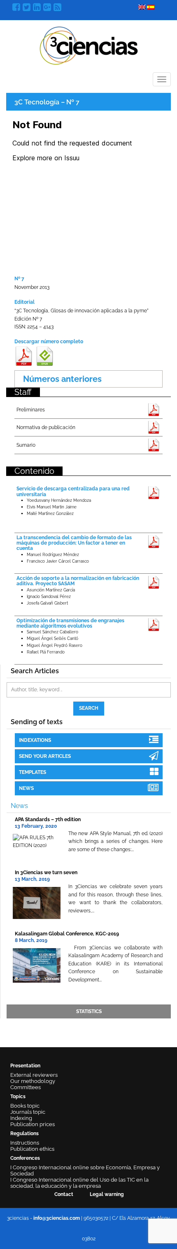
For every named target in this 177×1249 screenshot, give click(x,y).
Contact (63, 1194)
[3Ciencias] (88, 44)
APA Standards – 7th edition (48, 819)
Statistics (89, 1011)
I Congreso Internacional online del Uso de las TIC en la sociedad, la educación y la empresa (79, 1183)
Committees (25, 1087)
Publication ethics (32, 1149)
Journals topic (27, 1112)
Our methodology (32, 1081)
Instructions (24, 1143)
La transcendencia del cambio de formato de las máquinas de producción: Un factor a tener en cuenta (74, 543)
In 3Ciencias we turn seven (46, 872)
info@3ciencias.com (56, 1218)
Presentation (25, 1066)
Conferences (25, 1158)
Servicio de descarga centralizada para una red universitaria (73, 491)
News (26, 788)
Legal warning (107, 1194)
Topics (18, 1096)
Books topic (25, 1106)
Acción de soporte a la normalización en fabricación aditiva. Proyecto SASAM (77, 580)
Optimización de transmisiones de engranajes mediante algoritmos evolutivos (70, 623)
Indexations (35, 740)
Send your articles (45, 756)
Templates (32, 772)
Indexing (21, 1118)
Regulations (24, 1133)
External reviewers (34, 1075)
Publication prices (32, 1124)
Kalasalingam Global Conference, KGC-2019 (67, 934)
